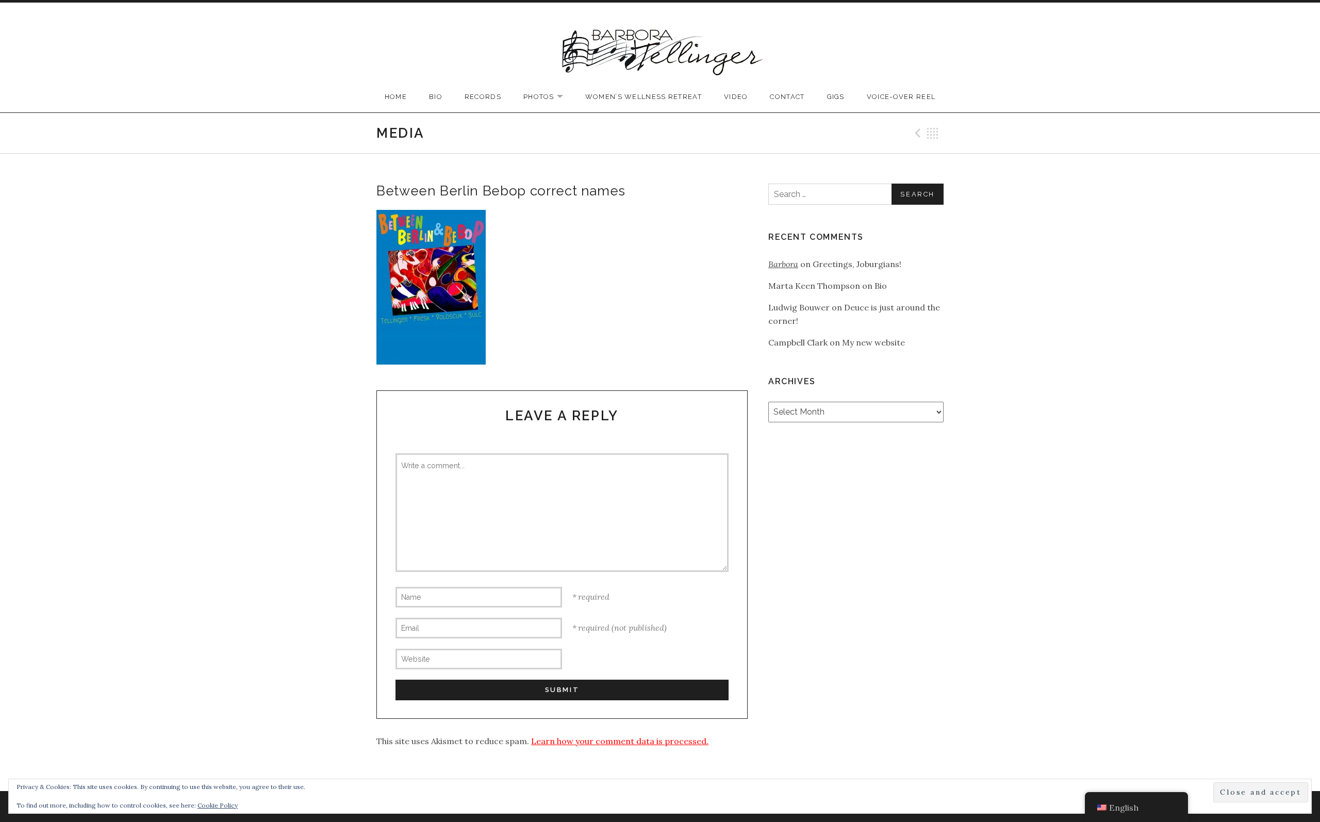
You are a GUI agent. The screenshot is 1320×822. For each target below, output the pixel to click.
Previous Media (916, 133)
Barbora (783, 264)
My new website (873, 342)
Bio (435, 97)
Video (736, 97)
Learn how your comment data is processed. (619, 741)
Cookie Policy (217, 805)
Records (483, 97)
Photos (548, 97)
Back (933, 133)
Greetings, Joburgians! (857, 264)
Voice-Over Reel (901, 97)
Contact (787, 97)
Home (396, 97)
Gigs (836, 97)
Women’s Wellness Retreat (643, 97)
